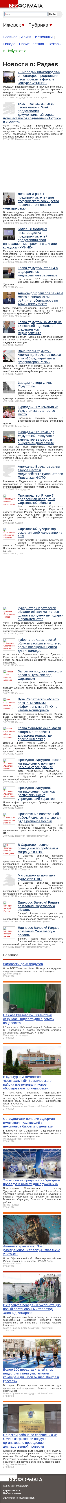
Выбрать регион (12, 1493)
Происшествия (31, 44)
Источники (44, 37)
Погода (9, 44)
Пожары (54, 44)
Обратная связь (12, 1490)
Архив (26, 37)
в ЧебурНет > (14, 51)
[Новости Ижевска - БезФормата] (22, 4)
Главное (10, 37)
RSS (32, 1498)
